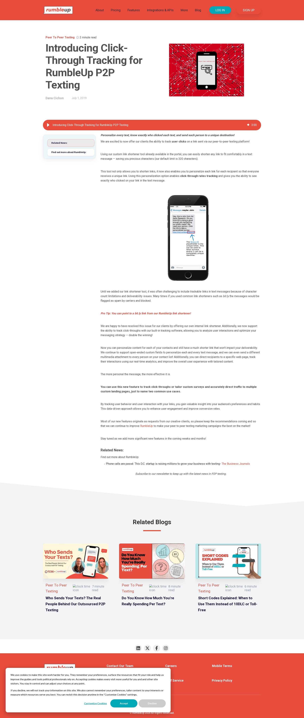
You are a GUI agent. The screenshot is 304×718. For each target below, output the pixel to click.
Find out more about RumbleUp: (68, 152)
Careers (171, 666)
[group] (152, 125)
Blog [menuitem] (198, 10)
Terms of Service (171, 680)
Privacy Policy (222, 680)
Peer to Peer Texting (60, 37)
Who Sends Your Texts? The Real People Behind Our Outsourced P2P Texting (75, 604)
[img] (248, 125)
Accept (124, 703)
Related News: (59, 142)
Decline (152, 703)
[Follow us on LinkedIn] (138, 648)
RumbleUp (146, 426)
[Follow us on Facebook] (156, 648)
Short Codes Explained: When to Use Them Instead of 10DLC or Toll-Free (227, 604)
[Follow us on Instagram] (165, 648)
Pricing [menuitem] (116, 10)
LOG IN (220, 10)
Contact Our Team (120, 666)
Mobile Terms (222, 666)
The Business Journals (236, 463)
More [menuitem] (184, 10)
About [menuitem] (100, 10)
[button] (48, 125)
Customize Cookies (95, 703)
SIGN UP (249, 10)
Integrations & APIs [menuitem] (160, 10)
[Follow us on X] (147, 648)
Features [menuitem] (134, 10)
